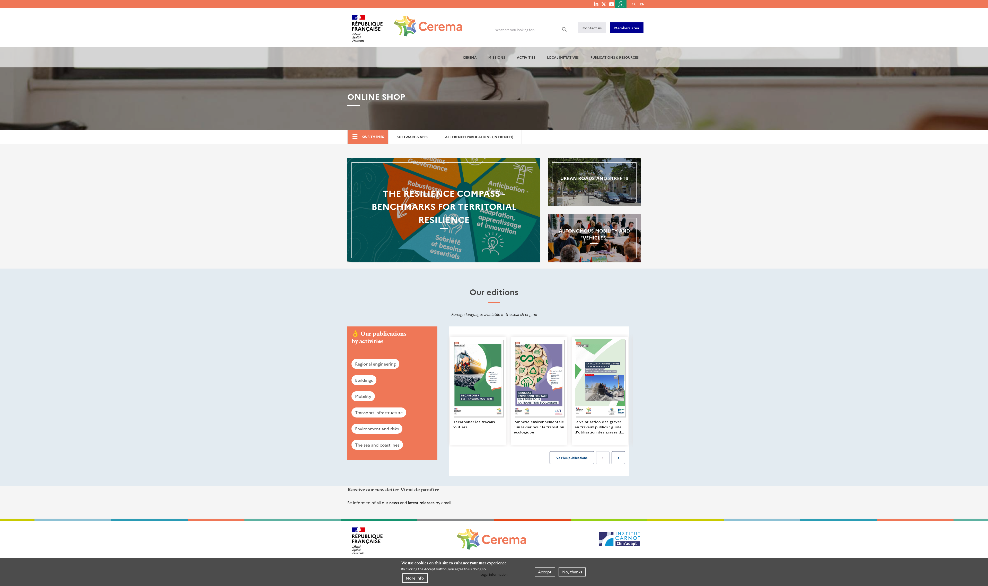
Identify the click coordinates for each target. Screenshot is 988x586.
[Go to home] (425, 22)
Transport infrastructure (379, 412)
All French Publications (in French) (479, 137)
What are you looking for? (515, 30)
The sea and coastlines (377, 445)
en (642, 4)
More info (415, 578)
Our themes (373, 136)
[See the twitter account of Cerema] (603, 4)
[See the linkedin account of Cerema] (596, 4)
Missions (496, 57)
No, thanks (572, 572)
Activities (526, 57)
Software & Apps (412, 137)
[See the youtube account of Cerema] (611, 4)
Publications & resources (614, 57)
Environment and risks (377, 428)
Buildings (364, 380)
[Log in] (621, 4)
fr (634, 4)
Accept (544, 572)
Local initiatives (563, 57)
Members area (626, 27)
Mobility (363, 396)
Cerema (470, 57)
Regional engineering (375, 364)
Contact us (592, 27)
